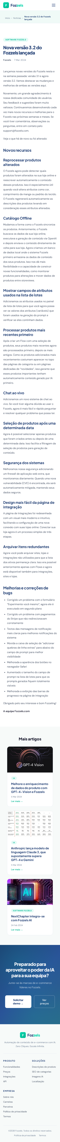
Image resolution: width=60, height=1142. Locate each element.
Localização (38, 1081)
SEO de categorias (41, 1071)
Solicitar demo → (18, 1001)
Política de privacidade (15, 1111)
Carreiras (8, 1101)
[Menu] (53, 5)
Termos (7, 1116)
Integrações (9, 1076)
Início (7, 18)
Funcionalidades (11, 1066)
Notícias (17, 18)
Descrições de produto (44, 1066)
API (4, 1081)
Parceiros (8, 1106)
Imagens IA (37, 1076)
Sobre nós (8, 1096)
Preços (6, 1071)
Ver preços (44, 1001)
